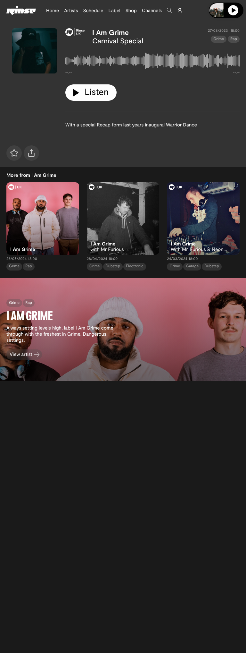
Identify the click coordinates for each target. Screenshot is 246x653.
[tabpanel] (152, 62)
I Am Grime (110, 32)
